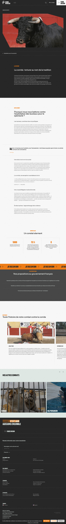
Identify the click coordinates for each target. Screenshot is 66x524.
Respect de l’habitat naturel (39, 472)
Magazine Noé (36, 495)
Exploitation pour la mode (8, 471)
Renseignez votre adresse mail (11, 446)
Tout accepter (46, 521)
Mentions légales (6, 510)
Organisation (5, 460)
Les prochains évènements (8, 495)
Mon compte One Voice (7, 513)
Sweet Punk (57, 513)
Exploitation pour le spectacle (9, 469)
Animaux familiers (6, 472)
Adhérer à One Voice (37, 483)
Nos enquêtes (36, 494)
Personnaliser (61, 521)
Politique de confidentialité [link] (33, 522)
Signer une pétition (37, 484)
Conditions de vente (7, 516)
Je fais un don (23, 267)
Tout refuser (53, 521)
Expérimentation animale (38, 469)
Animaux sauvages (37, 471)
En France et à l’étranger (38, 460)
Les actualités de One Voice (8, 494)
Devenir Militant (6, 483)
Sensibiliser (5, 484)
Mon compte (52, 2)
